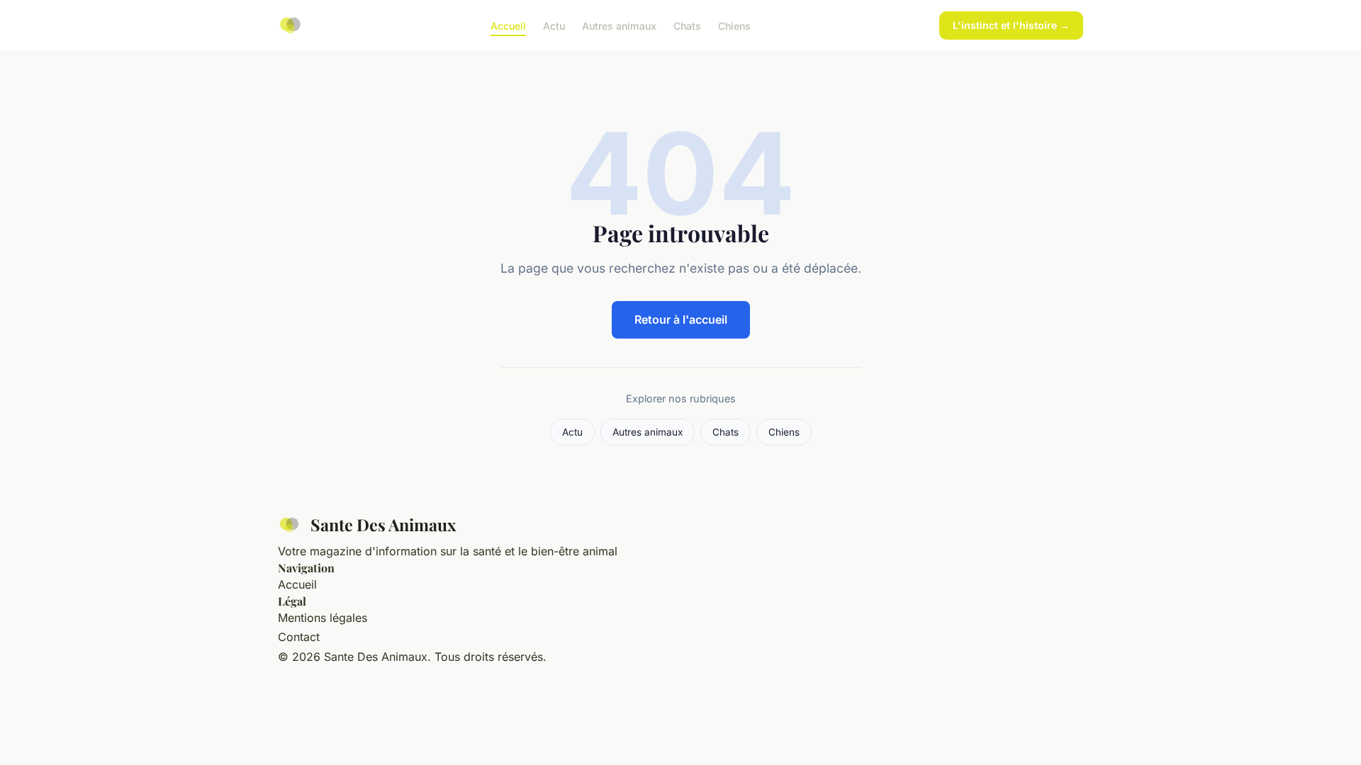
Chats (687, 25)
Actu (554, 25)
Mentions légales (322, 618)
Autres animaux (619, 25)
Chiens (734, 25)
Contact (299, 637)
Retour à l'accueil (680, 319)
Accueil (508, 25)
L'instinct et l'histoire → (1011, 25)
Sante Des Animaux (383, 525)
